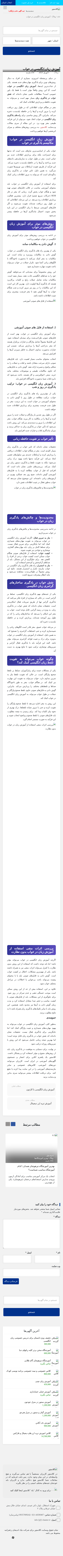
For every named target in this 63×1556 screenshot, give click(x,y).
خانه (58, 17)
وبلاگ (54, 17)
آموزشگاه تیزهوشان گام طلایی (37, 1360)
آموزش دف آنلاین (43, 1423)
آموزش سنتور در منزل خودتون (37, 1402)
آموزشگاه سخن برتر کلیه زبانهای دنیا (35, 1350)
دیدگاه (56, 1217)
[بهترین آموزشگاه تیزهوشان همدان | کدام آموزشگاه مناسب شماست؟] (54, 1135)
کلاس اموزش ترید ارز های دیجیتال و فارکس (32, 1433)
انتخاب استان (6, 2)
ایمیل (28, 1253)
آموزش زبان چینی (43, 1381)
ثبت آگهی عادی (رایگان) (16, 11)
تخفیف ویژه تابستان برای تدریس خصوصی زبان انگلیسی (30, 1339)
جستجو (31, 51)
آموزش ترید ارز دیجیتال (40, 1103)
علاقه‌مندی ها (41, 3)
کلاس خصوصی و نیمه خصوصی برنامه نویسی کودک (28, 1371)
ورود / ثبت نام (55, 3)
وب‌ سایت (56, 1266)
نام (58, 1253)
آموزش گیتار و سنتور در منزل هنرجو (35, 1412)
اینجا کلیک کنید (16, 1490)
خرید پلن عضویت (27, 3)
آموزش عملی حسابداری (40, 1392)
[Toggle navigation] (4, 7)
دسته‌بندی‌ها (30, 11)
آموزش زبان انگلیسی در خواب (41, 68)
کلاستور (43, 127)
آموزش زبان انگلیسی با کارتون (40, 1089)
